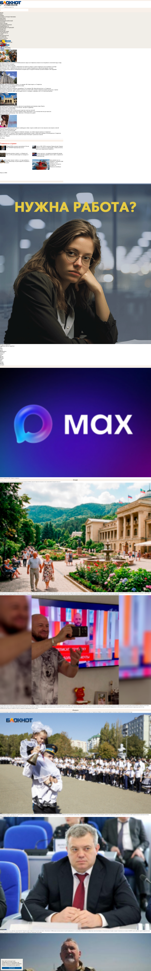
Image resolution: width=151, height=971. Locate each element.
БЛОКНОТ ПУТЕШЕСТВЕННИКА (8, 16)
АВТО (1, 14)
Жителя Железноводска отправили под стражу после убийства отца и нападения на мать (112, 814)
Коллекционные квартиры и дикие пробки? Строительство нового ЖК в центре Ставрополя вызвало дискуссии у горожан (29, 89)
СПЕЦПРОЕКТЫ (4, 33)
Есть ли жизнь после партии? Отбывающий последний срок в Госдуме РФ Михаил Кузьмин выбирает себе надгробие (28, 69)
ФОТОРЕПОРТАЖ (4, 35)
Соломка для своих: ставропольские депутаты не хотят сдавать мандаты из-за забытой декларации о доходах (26, 68)
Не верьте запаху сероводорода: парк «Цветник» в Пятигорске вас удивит (18, 112)
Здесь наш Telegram (5, 136)
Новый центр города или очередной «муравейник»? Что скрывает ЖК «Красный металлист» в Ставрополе (25, 88)
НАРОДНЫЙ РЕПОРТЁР (6, 25)
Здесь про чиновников (5, 49)
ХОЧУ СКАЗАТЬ (4, 38)
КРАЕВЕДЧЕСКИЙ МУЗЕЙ (6, 20)
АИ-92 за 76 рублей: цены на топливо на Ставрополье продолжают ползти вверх (26, 932)
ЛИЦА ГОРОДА (3, 23)
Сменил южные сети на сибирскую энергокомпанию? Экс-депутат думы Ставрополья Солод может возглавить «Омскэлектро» (26, 930)
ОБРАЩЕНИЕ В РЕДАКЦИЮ (7, 27)
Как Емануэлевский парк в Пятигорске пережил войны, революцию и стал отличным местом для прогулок (25, 111)
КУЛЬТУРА (2, 22)
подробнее (11, 346)
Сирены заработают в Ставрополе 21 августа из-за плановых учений (121, 705)
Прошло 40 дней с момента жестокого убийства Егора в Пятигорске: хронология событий (21, 134)
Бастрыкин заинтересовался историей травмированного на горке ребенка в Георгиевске (70, 930)
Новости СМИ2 (3, 172)
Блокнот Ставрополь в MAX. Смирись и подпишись (9, 478)
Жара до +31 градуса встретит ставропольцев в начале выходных (14, 481)
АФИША (2, 15)
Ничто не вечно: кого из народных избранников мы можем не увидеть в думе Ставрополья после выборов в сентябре (28, 66)
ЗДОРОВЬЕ (3, 18)
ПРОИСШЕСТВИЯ (4, 31)
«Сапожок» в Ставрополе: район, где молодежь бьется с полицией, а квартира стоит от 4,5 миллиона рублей (26, 91)
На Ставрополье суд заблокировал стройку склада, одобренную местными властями (76, 814)
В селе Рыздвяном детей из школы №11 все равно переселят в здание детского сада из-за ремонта (59, 594)
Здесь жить (3, 70)
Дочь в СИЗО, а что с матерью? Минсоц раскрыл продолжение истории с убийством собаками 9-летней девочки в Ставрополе (30, 133)
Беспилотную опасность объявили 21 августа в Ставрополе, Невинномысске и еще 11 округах (20, 708)
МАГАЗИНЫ (7, 47)
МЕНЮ (1, 12)
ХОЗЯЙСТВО (3, 37)
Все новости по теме (5, 65)
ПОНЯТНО (12, 968)
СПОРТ (1, 34)
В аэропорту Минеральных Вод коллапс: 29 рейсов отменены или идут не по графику (89, 705)
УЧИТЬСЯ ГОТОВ (8, 42)
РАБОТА (9, 41)
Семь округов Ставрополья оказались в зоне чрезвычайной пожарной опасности (45, 481)
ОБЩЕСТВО (3, 29)
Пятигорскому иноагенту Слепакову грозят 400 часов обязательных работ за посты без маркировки (100, 594)
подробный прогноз (4, 346)
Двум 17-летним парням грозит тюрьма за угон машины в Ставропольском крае (52, 705)
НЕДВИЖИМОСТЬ (4, 26)
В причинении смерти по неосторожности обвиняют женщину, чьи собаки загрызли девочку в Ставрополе (25, 131)
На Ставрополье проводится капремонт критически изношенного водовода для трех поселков (20, 594)
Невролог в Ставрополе (53, 814)
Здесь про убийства (5, 114)
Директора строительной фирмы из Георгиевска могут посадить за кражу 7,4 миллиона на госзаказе (108, 930)
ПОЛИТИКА (3, 30)
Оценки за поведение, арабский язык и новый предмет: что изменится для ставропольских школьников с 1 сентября (24, 814)
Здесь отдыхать (4, 92)
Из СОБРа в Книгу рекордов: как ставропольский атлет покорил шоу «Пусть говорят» (18, 705)
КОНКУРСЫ (3, 19)
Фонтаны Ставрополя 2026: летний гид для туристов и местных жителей (17, 110)
